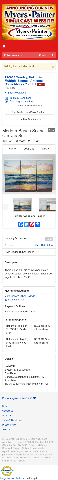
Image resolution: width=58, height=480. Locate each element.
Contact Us (7, 410)
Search (43, 55)
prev (13, 148)
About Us (6, 415)
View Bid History (44, 245)
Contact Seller (16, 299)
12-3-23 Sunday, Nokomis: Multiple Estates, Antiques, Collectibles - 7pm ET (24, 80)
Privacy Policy (9, 424)
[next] (53, 207)
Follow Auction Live (30, 118)
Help (4, 405)
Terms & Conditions (20, 98)
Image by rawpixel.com (12, 478)
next (44, 148)
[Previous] (5, 207)
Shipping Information (21, 101)
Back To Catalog (16, 92)
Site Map (6, 429)
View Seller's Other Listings (20, 296)
